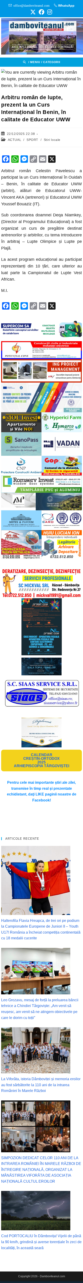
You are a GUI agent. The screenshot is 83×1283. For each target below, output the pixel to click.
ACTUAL (14, 140)
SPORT (32, 140)
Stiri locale (52, 140)
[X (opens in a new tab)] (33, 12)
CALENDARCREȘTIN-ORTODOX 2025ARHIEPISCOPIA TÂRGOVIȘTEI (41, 760)
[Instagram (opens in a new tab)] (49, 12)
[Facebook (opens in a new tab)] (41, 12)
